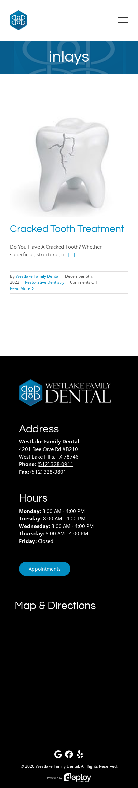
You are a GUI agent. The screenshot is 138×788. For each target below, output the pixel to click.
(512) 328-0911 (55, 464)
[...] (71, 254)
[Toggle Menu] (123, 20)
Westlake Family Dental (37, 276)
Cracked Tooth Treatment (67, 229)
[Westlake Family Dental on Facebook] (69, 756)
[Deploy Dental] (77, 778)
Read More (20, 288)
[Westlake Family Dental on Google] (58, 756)
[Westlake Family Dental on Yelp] (80, 756)
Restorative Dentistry (44, 282)
